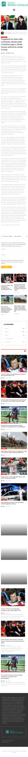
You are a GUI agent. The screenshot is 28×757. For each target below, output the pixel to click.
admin (3, 53)
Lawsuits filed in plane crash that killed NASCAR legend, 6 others (12, 503)
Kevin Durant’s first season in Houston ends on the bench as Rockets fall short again (20, 287)
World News (8, 342)
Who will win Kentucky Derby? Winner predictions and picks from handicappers (6, 309)
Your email (3, 254)
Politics (4, 37)
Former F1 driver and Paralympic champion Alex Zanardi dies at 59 (7, 287)
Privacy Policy (5, 742)
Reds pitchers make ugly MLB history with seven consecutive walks (13, 477)
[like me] (5, 33)
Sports (6, 332)
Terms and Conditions (7, 740)
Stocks (6, 335)
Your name (3, 249)
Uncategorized (9, 338)
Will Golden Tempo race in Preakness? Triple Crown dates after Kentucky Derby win (20, 308)
